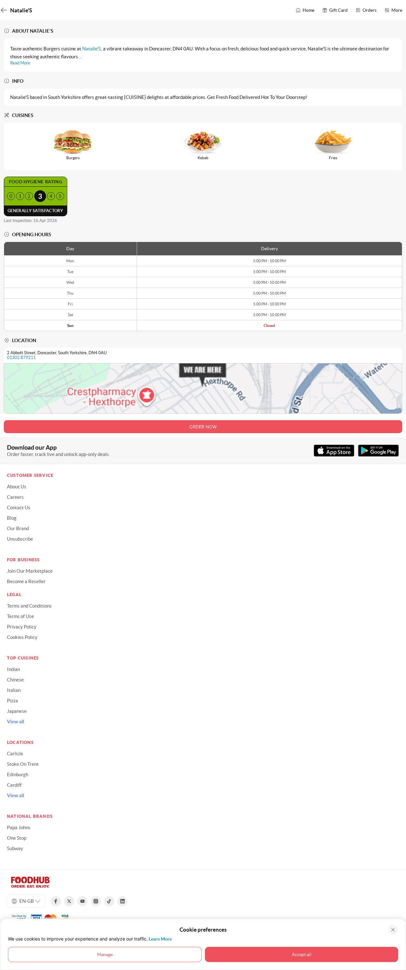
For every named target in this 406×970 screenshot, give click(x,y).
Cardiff (14, 785)
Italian (14, 690)
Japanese (17, 711)
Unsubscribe (20, 539)
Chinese (15, 679)
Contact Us (18, 507)
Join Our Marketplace (30, 571)
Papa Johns (18, 827)
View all (15, 721)
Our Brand (18, 528)
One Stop (16, 838)
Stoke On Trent (23, 764)
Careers (15, 497)
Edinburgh (17, 774)
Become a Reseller (26, 581)
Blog (11, 518)
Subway (15, 848)
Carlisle (15, 753)
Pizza (12, 700)
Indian (13, 669)
